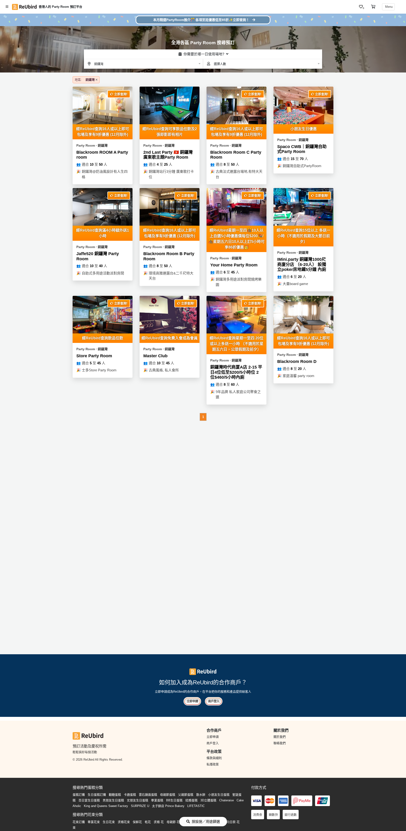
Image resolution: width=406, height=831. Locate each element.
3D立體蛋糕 (208, 800)
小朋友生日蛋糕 (219, 794)
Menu (388, 6)
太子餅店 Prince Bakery (168, 806)
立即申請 (192, 701)
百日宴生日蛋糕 (89, 800)
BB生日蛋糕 (174, 800)
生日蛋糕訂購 (97, 794)
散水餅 (200, 794)
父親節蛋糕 (185, 794)
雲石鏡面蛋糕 (148, 794)
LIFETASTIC (196, 806)
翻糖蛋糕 (115, 794)
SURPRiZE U (140, 806)
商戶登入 (213, 701)
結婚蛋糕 (191, 800)
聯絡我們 (279, 743)
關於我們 (279, 737)
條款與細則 (214, 758)
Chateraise (226, 800)
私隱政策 (213, 764)
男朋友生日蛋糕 (113, 800)
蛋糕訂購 (79, 794)
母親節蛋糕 (167, 794)
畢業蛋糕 (157, 800)
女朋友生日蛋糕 (137, 800)
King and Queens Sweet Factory (106, 806)
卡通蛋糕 (130, 794)
